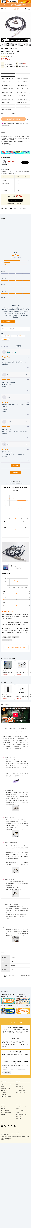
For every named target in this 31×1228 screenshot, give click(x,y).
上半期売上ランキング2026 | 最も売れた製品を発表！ (23, 1006)
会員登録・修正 (4, 1114)
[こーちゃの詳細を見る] (27, 352)
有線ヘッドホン (4, 1090)
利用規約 (17, 1112)
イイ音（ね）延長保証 (20, 1090)
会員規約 (17, 1108)
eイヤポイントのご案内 (6, 1112)
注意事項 (3, 132)
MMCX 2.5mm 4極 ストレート (23, 99)
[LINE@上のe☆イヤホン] (8, 1126)
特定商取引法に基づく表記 (21, 1114)
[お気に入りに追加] (28, 119)
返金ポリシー (18, 1116)
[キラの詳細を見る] (27, 444)
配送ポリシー (18, 1118)
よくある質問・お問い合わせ (22, 1106)
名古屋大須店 (5, 187)
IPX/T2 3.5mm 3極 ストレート (23, 92)
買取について (18, 1084)
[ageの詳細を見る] (27, 375)
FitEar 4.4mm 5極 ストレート (8, 85)
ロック (4, 637)
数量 (2, 113)
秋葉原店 (4, 180)
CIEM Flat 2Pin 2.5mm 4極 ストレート (8, 106)
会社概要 (3, 1104)
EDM (9, 637)
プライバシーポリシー (20, 1110)
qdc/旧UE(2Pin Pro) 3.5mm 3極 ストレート (8, 95)
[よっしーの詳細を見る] (27, 397)
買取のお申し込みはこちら (15, 200)
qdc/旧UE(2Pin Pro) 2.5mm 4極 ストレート (8, 88)
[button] (7, 56)
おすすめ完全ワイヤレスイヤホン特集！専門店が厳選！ (22, 995)
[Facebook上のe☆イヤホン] (11, 1126)
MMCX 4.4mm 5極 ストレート (23, 81)
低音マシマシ (16, 637)
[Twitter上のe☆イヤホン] (5, 1126)
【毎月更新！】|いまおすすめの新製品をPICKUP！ (8, 995)
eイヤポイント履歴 (5, 1110)
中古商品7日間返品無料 (20, 1092)
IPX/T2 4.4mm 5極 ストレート (8, 102)
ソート (12, 346)
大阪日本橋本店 (5, 183)
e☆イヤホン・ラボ (6, 49)
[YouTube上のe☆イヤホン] (2, 1126)
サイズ (2, 72)
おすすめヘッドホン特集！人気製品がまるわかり (8, 1006)
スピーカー (3, 1094)
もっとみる (25, 162)
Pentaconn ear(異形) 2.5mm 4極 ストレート (23, 106)
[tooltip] (19, 305)
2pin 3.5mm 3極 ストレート (23, 75)
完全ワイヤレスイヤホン (6, 1084)
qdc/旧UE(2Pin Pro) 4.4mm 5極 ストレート (8, 75)
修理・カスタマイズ (20, 1086)
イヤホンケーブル (17, 48)
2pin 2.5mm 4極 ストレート (23, 85)
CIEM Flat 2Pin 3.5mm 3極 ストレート (8, 81)
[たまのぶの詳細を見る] (27, 422)
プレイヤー (3, 1092)
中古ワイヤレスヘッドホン (6, 1096)
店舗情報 (3, 1108)
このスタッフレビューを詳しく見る (16, 647)
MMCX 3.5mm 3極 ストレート (8, 78)
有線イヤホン (4, 1086)
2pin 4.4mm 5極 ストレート (23, 102)
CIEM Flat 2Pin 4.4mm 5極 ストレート (23, 88)
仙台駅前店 (4, 190)
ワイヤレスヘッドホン (5, 1088)
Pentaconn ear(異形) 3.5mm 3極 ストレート (8, 99)
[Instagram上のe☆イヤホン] (14, 1126)
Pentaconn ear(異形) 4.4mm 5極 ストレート (8, 109)
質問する (14, 473)
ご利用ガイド (7, 1072)
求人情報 (3, 1106)
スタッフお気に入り (7, 640)
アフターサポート (19, 1088)
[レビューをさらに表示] (15, 465)
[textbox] (15, 329)
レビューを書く (9, 322)
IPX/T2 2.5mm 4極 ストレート (8, 92)
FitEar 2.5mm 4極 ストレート (23, 78)
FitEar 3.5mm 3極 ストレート (23, 95)
